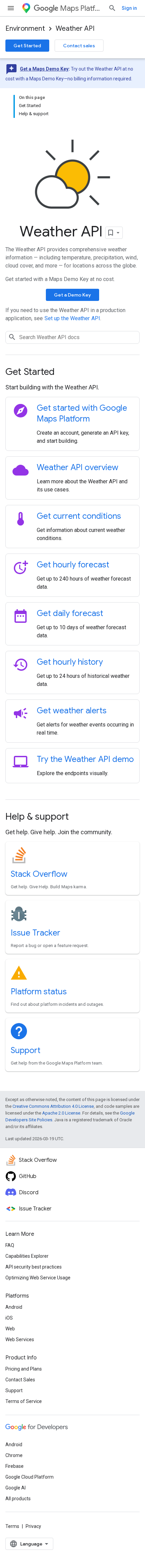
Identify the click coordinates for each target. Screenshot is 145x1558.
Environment (25, 28)
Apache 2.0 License (61, 1113)
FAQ (9, 1245)
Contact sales (79, 46)
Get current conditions (79, 516)
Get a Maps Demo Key (44, 69)
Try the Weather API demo (85, 759)
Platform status (39, 992)
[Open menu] (11, 8)
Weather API (75, 28)
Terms (12, 1526)
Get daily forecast (70, 613)
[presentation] (72, 372)
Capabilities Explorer (27, 1256)
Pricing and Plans (23, 1369)
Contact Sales (20, 1379)
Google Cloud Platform (29, 1477)
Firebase (14, 1466)
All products (18, 1498)
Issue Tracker (35, 933)
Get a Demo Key (72, 295)
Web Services (19, 1339)
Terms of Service (23, 1401)
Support (25, 1050)
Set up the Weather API (72, 318)
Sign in (129, 8)
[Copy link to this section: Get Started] (63, 372)
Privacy (33, 1526)
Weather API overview (77, 467)
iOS (9, 1318)
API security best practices (33, 1267)
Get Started (27, 46)
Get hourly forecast (73, 565)
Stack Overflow (39, 874)
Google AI (15, 1487)
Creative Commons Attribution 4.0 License (53, 1106)
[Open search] (112, 8)
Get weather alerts (72, 711)
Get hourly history (70, 662)
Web (10, 1328)
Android (13, 1307)
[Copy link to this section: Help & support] (78, 817)
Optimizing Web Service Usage (37, 1277)
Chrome (14, 1455)
